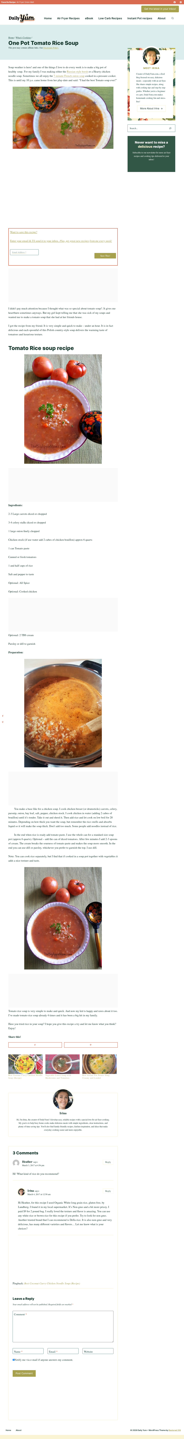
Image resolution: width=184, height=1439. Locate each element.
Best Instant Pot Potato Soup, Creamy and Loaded (96, 1076)
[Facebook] (175, 2)
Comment (20, 1314)
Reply (108, 1162)
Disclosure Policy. (51, 47)
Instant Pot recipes (139, 18)
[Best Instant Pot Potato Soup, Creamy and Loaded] (99, 1064)
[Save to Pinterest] (91, 1045)
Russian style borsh (77, 71)
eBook (89, 18)
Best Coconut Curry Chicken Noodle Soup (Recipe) (52, 1283)
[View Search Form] (173, 18)
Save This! (105, 255)
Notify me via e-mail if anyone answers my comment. (43, 1360)
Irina (63, 1113)
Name (18, 1351)
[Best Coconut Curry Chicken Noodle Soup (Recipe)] (25, 1064)
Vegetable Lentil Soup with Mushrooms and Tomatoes (58, 1076)
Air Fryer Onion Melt (25, 2)
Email (53, 1351)
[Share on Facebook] (35, 1045)
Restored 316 (175, 1430)
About (162, 18)
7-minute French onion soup (69, 76)
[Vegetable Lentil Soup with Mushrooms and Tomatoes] (62, 1064)
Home (48, 18)
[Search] (170, 128)
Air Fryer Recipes (68, 18)
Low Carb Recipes (110, 18)
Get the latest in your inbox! (160, 8)
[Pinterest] (181, 2)
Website (88, 1351)
